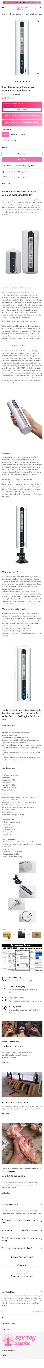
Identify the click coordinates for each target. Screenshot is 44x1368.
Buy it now (22, 159)
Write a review (22, 1265)
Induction (24, 134)
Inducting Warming (9, 140)
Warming (14, 134)
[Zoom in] (38, 74)
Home (4, 14)
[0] (40, 8)
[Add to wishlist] (38, 21)
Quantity (5, 147)
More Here (6, 1062)
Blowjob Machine (15, 14)
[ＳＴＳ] (22, 8)
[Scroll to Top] (40, 1357)
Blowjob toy (20, 326)
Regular (5, 134)
